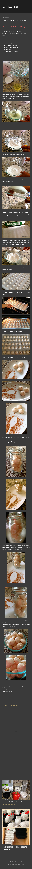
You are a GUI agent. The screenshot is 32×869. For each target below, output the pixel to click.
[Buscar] (29, 2)
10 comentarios (11, 851)
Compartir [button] (4, 703)
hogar (11, 705)
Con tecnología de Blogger (17, 861)
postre (14, 705)
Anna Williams (21, 864)
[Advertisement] (16, 763)
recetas (17, 705)
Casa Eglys (10, 6)
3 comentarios (11, 804)
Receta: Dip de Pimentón (12, 801)
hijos (8, 705)
